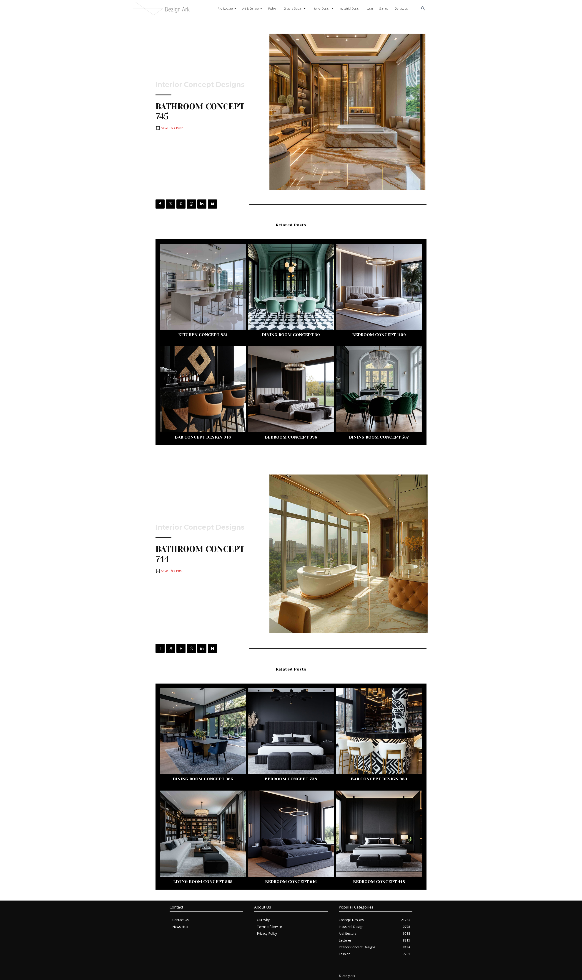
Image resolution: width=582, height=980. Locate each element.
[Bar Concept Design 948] (203, 389)
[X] (170, 204)
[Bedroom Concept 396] (291, 389)
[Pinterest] (181, 204)
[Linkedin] (201, 204)
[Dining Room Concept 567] (379, 389)
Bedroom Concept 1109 (379, 334)
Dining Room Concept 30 (291, 334)
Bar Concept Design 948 (203, 437)
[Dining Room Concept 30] (291, 287)
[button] (423, 8)
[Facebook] (160, 204)
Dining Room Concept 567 (379, 437)
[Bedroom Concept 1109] (379, 287)
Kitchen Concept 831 (203, 334)
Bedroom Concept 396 (291, 437)
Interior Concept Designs (200, 84)
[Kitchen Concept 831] (203, 287)
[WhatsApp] (191, 204)
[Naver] (212, 204)
